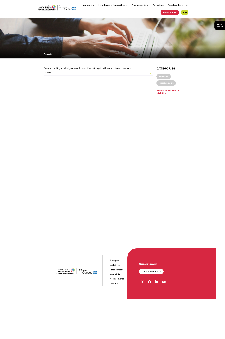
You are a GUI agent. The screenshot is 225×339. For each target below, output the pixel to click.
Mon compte (169, 12)
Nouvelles (163, 76)
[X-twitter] (142, 282)
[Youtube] (164, 282)
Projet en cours (166, 83)
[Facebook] (149, 282)
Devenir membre (220, 26)
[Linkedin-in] (156, 282)
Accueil (47, 54)
